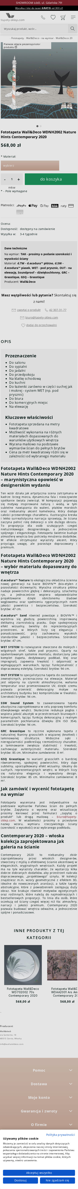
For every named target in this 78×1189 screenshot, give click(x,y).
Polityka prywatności (60, 1135)
